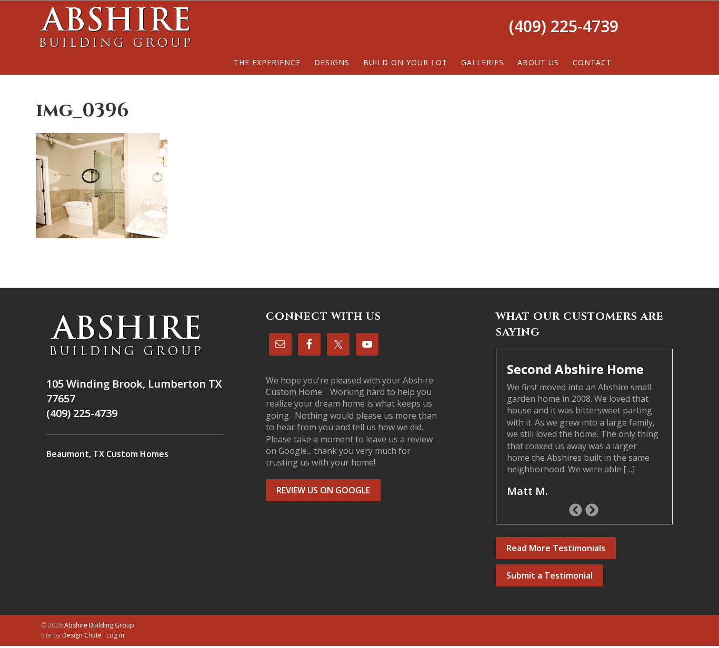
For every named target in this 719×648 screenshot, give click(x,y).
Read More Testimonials (555, 548)
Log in (115, 635)
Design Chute (82, 635)
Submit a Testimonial (549, 575)
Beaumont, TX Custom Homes (107, 454)
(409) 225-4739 (563, 26)
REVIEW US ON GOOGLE (323, 490)
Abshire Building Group (115, 27)
